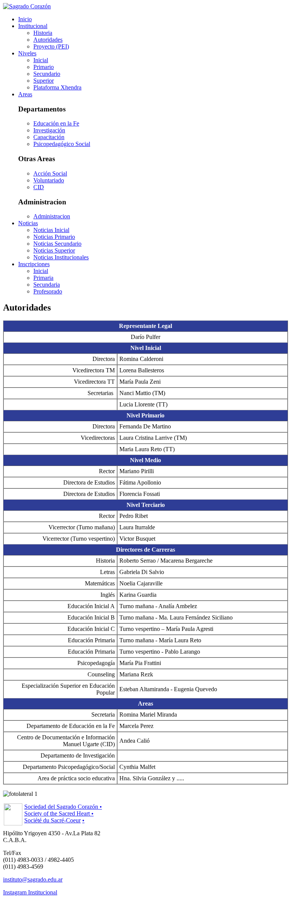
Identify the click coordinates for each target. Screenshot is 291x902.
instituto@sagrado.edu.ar (33, 879)
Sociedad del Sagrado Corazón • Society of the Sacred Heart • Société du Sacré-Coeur (63, 813)
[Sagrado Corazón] (27, 6)
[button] (32, 26)
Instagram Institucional (30, 892)
